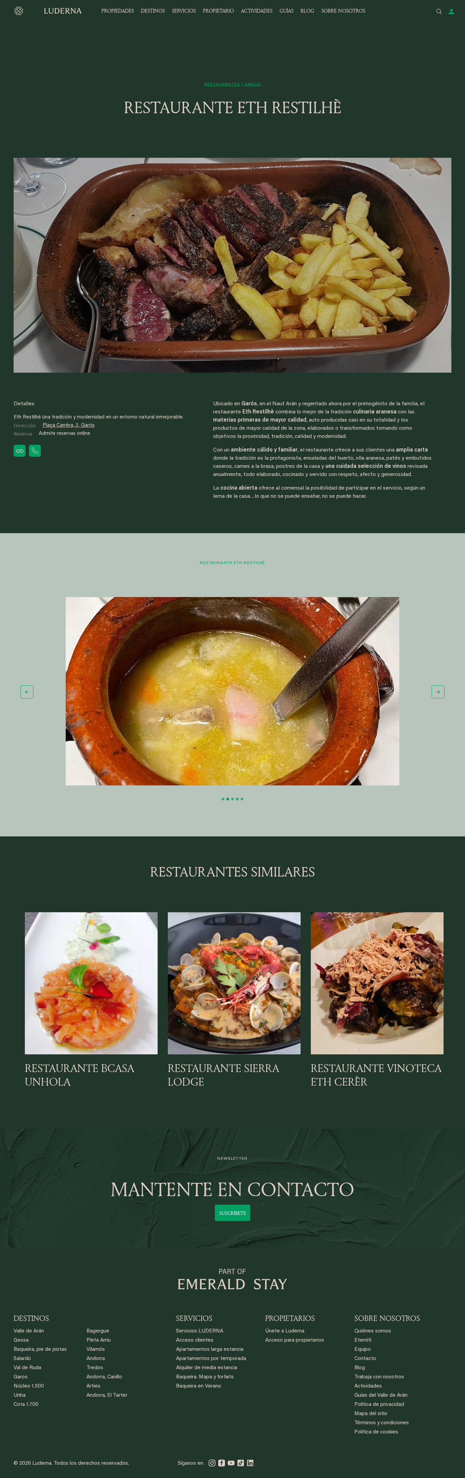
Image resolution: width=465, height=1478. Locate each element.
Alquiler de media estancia (206, 1368)
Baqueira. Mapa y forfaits (205, 1377)
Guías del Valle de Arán (380, 1395)
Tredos (94, 1368)
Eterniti (362, 1340)
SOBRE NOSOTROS (343, 10)
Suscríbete (232, 1213)
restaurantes (222, 84)
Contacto (365, 1358)
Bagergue (97, 1331)
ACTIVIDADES (256, 10)
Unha (20, 1395)
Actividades (368, 1386)
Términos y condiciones (381, 1423)
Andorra (95, 1358)
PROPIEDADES (117, 10)
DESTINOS (153, 10)
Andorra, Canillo (104, 1377)
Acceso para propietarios (294, 1340)
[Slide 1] (223, 799)
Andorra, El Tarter (106, 1395)
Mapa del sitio (370, 1413)
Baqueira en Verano (198, 1386)
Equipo (362, 1349)
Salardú (22, 1358)
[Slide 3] (232, 799)
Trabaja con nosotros (379, 1377)
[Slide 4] (237, 799)
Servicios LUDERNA (199, 1331)
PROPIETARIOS (290, 1318)
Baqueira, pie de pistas (40, 1349)
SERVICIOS (184, 10)
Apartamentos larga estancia (209, 1349)
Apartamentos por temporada (211, 1358)
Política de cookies (376, 1432)
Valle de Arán (29, 1331)
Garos (21, 1377)
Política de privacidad (379, 1404)
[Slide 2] (227, 799)
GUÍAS (286, 10)
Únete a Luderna (284, 1331)
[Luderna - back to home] (48, 11)
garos (252, 84)
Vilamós (95, 1349)
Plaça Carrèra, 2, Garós (69, 425)
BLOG (307, 10)
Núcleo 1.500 (29, 1386)
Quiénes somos (372, 1331)
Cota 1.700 (26, 1404)
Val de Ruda (27, 1368)
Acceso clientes (194, 1340)
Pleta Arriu (98, 1340)
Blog (359, 1368)
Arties (93, 1386)
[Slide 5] (242, 799)
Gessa (21, 1340)
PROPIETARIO (218, 10)
